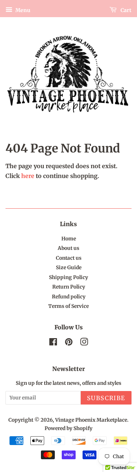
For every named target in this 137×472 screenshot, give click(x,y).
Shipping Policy (68, 277)
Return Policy (68, 287)
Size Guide (68, 267)
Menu (22, 10)
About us (68, 248)
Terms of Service (68, 306)
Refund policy (68, 297)
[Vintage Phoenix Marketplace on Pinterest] (69, 343)
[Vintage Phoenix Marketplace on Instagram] (84, 343)
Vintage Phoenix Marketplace (91, 420)
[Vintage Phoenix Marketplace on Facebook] (53, 343)
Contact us (68, 258)
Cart (125, 10)
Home (68, 239)
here (27, 175)
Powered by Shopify (68, 428)
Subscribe (106, 398)
